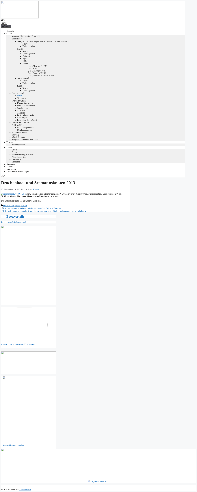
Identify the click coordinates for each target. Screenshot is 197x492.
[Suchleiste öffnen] (3, 20)
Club (8, 33)
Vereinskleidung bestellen (13, 445)
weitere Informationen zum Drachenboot (18, 344)
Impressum (11, 169)
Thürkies (21, 113)
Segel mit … (22, 108)
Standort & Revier (19, 132)
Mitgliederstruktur (24, 130)
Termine (9, 142)
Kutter (25, 63)
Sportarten (16, 39)
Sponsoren (10, 164)
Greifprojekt (22, 117)
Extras (9, 147)
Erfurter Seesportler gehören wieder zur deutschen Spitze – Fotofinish (32, 208)
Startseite (10, 31)
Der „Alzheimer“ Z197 (37, 66)
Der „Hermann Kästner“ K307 (41, 75)
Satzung (15, 135)
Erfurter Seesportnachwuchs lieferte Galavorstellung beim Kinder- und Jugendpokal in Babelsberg (44, 211)
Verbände (16, 162)
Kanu (19, 86)
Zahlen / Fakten (18, 125)
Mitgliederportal (18, 137)
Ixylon (25, 58)
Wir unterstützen (19, 101)
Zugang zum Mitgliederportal (13, 222)
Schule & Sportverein (26, 105)
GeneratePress (25, 490)
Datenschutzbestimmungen (17, 171)
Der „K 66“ (33, 68)
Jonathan (21, 110)
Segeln (20, 49)
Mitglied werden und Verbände (25, 139)
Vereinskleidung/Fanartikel (23, 154)
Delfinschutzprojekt (25, 115)
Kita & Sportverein (25, 103)
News (25, 44)
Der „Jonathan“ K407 (37, 71)
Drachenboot (17, 93)
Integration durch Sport (27, 120)
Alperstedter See (19, 157)
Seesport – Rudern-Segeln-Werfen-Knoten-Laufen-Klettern (42, 41)
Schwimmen (22, 78)
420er (25, 61)
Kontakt (9, 166)
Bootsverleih (17, 159)
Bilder (14, 150)
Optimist (26, 56)
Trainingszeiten (29, 46)
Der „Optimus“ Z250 (37, 73)
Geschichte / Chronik (21, 122)
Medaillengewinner (25, 127)
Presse (14, 152)
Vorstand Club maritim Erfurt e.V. (26, 36)
